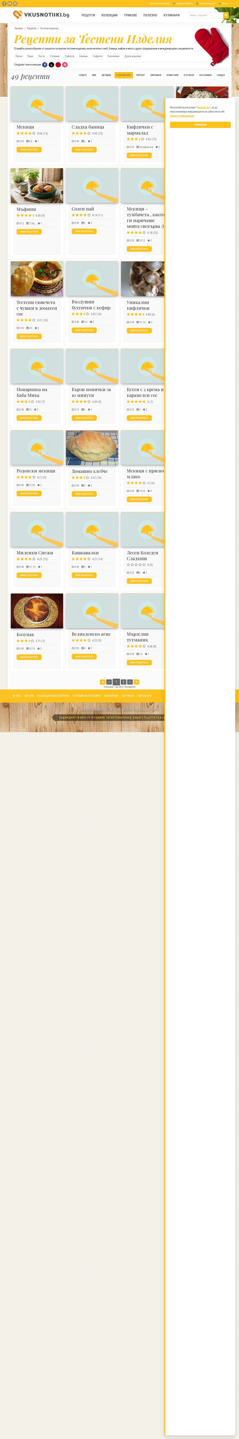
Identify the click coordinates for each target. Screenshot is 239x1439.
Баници (83, 56)
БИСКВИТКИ (111, 695)
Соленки (55, 56)
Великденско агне (91, 634)
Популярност (123, 75)
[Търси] (226, 15)
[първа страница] (102, 682)
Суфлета (69, 56)
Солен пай (83, 209)
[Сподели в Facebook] (44, 64)
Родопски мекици (36, 471)
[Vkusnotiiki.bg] (15, 3)
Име (94, 75)
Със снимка (205, 75)
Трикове (130, 15)
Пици (30, 56)
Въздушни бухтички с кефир (91, 304)
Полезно (150, 15)
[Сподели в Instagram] (65, 64)
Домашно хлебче (90, 471)
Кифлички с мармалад (140, 129)
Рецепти (88, 15)
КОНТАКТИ (128, 695)
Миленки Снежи (35, 552)
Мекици (25, 127)
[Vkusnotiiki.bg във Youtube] (9, 3)
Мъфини (26, 209)
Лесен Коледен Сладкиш (142, 555)
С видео (221, 75)
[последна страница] (136, 682)
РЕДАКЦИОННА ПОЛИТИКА (53, 695)
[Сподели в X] (51, 64)
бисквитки (203, 107)
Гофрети (97, 56)
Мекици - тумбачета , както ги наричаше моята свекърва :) (146, 217)
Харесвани (155, 75)
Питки (19, 56)
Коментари (173, 75)
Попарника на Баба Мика (32, 392)
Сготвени (189, 75)
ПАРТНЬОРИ (144, 695)
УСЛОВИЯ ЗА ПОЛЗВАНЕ (86, 695)
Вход (224, 3)
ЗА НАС (16, 695)
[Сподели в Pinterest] (58, 64)
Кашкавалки (85, 552)
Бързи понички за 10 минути (91, 392)
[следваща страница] (130, 682)
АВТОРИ (29, 695)
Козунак (25, 634)
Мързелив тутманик (137, 637)
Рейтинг (140, 75)
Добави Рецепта (184, 3)
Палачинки (113, 56)
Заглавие (106, 75)
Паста (41, 56)
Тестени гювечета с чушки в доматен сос (37, 308)
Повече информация (182, 115)
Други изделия (133, 56)
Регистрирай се (207, 3)
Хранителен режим (159, 3)
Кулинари (172, 15)
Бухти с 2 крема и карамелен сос (145, 392)
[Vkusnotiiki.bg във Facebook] (4, 3)
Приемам (200, 124)
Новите (83, 75)
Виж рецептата (29, 149)
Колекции (109, 15)
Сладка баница (88, 127)
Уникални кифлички (138, 305)
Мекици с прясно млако (145, 473)
